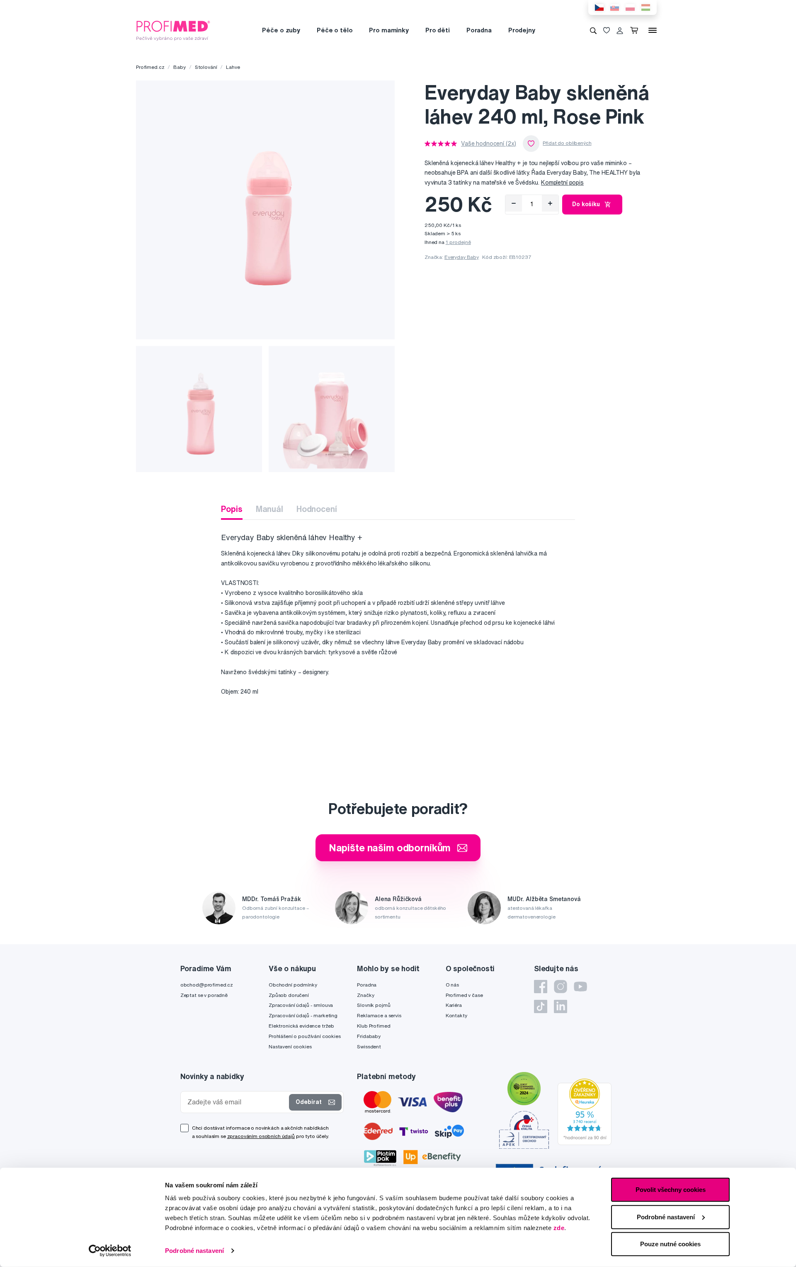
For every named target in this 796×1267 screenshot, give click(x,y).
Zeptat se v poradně (204, 995)
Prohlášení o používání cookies (305, 1036)
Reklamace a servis (379, 1015)
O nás (452, 984)
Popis (231, 508)
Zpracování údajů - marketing (303, 1015)
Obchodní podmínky (293, 984)
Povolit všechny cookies (671, 1189)
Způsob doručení (289, 995)
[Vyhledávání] (593, 30)
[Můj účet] (620, 30)
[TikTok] (540, 1006)
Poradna (479, 30)
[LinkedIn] (560, 1006)
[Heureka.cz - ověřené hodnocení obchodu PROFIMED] (585, 1111)
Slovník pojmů (373, 1005)
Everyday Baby (461, 257)
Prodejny (521, 30)
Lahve (233, 67)
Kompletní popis (562, 182)
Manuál (269, 508)
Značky (365, 995)
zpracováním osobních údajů (261, 1136)
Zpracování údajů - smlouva (301, 1005)
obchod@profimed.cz (206, 984)
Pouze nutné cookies (670, 1244)
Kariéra (454, 1005)
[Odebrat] (513, 203)
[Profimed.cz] (173, 30)
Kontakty (456, 1015)
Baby (179, 67)
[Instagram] (560, 986)
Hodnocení (316, 508)
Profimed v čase (464, 995)
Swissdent (369, 1046)
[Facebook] (540, 986)
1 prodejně (458, 242)
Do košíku (586, 204)
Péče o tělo (334, 30)
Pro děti (437, 30)
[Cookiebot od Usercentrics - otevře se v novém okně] (110, 1251)
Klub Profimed (373, 1025)
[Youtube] (580, 986)
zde (559, 1227)
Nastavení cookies (290, 1046)
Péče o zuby (281, 30)
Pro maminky (388, 30)
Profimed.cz (150, 67)
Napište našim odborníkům (390, 848)
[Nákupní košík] (635, 30)
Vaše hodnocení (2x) (488, 143)
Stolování (206, 67)
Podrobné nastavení (194, 1250)
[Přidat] (550, 203)
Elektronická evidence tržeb (301, 1025)
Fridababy (369, 1036)
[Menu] (652, 30)
